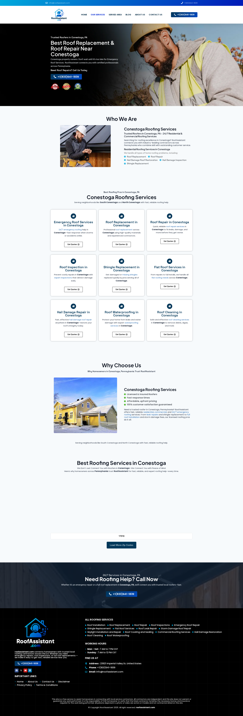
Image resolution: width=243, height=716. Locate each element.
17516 (121, 536)
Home (84, 14)
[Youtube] (25, 670)
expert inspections (63, 277)
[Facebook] (16, 670)
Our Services (98, 14)
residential (148, 412)
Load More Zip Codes (121, 545)
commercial (161, 412)
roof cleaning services (178, 319)
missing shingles (129, 274)
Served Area (115, 14)
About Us (140, 14)
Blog (128, 14)
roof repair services (175, 226)
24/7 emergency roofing (70, 229)
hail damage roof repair (80, 319)
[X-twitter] (21, 670)
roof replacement (124, 229)
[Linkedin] (30, 670)
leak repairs (152, 414)
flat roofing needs (160, 277)
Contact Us (155, 14)
